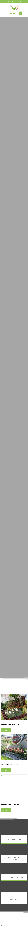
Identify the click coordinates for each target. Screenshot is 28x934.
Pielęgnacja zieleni (9, 764)
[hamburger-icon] (20, 13)
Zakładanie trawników (11, 804)
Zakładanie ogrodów (10, 724)
